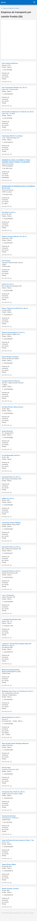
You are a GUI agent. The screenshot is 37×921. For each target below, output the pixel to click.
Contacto (25, 913)
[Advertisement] (18, 39)
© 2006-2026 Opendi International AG (11, 913)
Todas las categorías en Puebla (11, 8)
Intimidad (30, 913)
